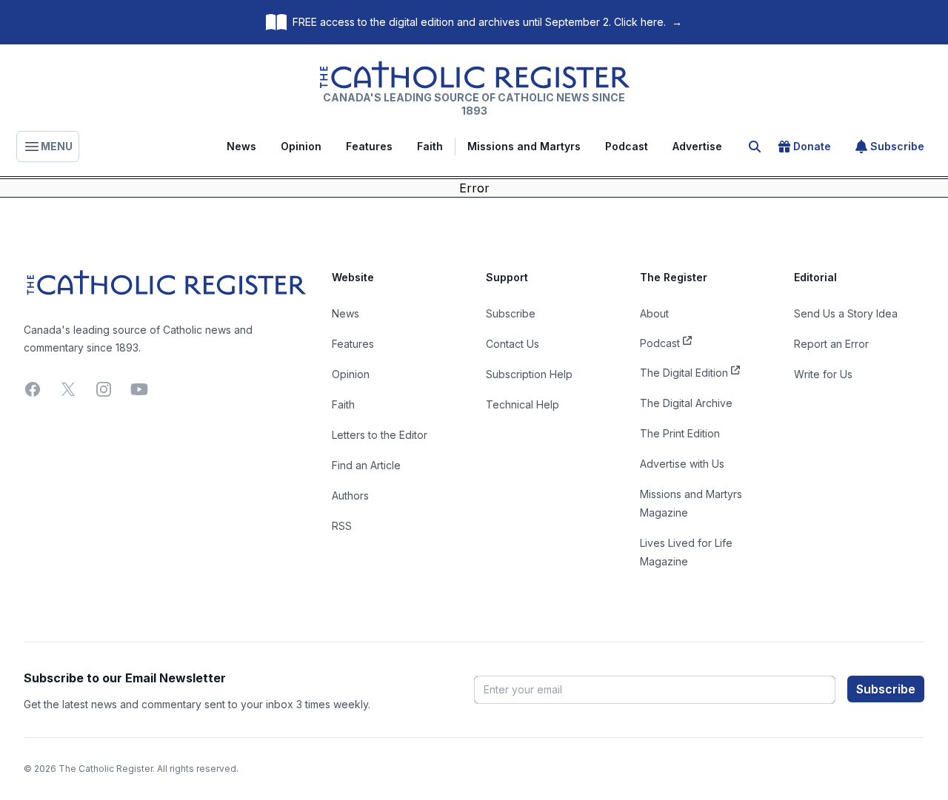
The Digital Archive (686, 403)
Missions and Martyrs (524, 146)
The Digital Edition (684, 372)
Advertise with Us (682, 463)
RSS (342, 526)
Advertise (697, 146)
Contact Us (512, 343)
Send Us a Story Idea (846, 313)
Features (369, 146)
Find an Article (366, 465)
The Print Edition (680, 433)
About (654, 313)
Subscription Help (529, 374)
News (241, 146)
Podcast (626, 146)
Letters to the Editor (379, 434)
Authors (350, 495)
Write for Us (823, 374)
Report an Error (831, 343)
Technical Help (522, 404)
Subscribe (897, 146)
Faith (430, 146)
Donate (812, 146)
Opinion (301, 146)
